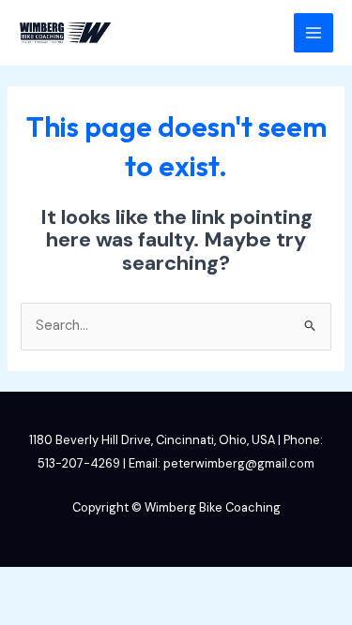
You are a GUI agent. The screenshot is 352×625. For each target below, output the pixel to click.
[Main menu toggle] (313, 32)
